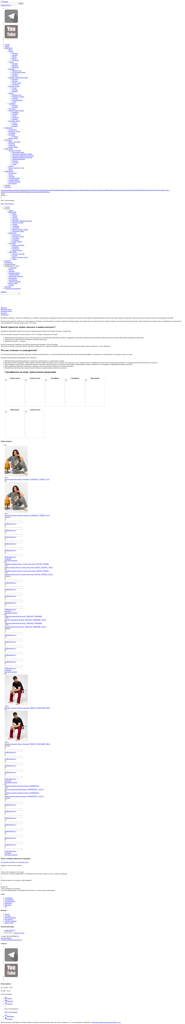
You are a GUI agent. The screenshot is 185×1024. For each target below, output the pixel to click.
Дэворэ (14, 123)
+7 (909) (18, 933)
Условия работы (13, 180)
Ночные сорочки (14, 86)
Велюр (14, 57)
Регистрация (9, 203)
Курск (104, 190)
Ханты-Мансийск (37, 192)
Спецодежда (12, 129)
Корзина (8, 1019)
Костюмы (11, 69)
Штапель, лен (16, 70)
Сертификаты (9, 899)
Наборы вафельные (18, 159)
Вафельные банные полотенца (22, 157)
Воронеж (44, 190)
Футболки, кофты (14, 121)
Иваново (59, 190)
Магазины (8, 905)
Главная (7, 44)
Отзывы (7, 185)
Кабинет (3, 292)
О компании (12, 173)
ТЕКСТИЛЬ (9, 149)
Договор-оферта (6, 938)
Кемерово (84, 190)
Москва (108, 190)
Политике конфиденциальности (102, 1022)
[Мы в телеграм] (11, 22)
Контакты (8, 187)
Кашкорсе (15, 112)
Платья (10, 93)
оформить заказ (23, 862)
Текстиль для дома (14, 150)
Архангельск (5, 190)
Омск (128, 190)
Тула (14, 192)
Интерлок (15, 60)
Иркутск (64, 190)
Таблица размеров (14, 182)
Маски (10, 169)
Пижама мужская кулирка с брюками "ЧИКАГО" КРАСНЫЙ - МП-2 (27, 708)
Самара (162, 190)
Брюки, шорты (13, 138)
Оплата (10, 175)
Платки (10, 166)
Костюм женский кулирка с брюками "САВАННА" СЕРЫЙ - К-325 (27, 479)
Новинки (9, 1001)
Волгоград (37, 190)
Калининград (76, 190)
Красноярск (98, 190)
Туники (10, 62)
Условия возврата (14, 178)
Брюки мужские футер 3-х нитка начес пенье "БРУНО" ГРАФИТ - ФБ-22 (29, 567)
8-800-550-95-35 (6, 5)
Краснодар (90, 190)
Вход (2, 203)
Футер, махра (16, 83)
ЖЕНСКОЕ (8, 48)
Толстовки (11, 109)
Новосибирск (121, 190)
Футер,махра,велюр (18, 72)
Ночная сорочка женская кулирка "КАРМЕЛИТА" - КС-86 (24, 789)
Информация (9, 171)
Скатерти (15, 162)
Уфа (22, 192)
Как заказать (12, 183)
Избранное (9, 1016)
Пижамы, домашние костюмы (18, 77)
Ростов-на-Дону (155, 190)
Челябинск (46, 192)
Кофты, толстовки (14, 142)
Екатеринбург (51, 190)
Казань (69, 190)
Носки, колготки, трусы (16, 168)
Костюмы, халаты (14, 131)
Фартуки (15, 161)
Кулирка (15, 53)
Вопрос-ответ (9, 923)
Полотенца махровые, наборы (22, 154)
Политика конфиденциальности (11, 940)
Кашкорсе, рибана (18, 96)
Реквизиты (8, 903)
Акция (7, 46)
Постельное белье (18, 152)
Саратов (10, 192)
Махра (14, 58)
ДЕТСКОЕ (8, 140)
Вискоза (15, 55)
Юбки (10, 50)
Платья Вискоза (17, 100)
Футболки (11, 135)
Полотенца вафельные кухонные (23, 155)
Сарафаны (11, 103)
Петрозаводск (145, 190)
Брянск (23, 190)
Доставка (11, 176)
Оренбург (133, 190)
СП (6, 906)
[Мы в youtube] (11, 38)
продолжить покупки (8, 862)
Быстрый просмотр (11, 560)
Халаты (10, 51)
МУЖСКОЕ (9, 128)
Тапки (14, 164)
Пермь (138, 190)
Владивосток (29, 190)
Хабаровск (27, 192)
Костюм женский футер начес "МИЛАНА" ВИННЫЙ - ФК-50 (25, 620)
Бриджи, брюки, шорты (16, 110)
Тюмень (18, 192)
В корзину (8, 559)
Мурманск (114, 190)
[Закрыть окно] (117, 1022)
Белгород (17, 190)
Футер (14, 88)
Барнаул (11, 190)
